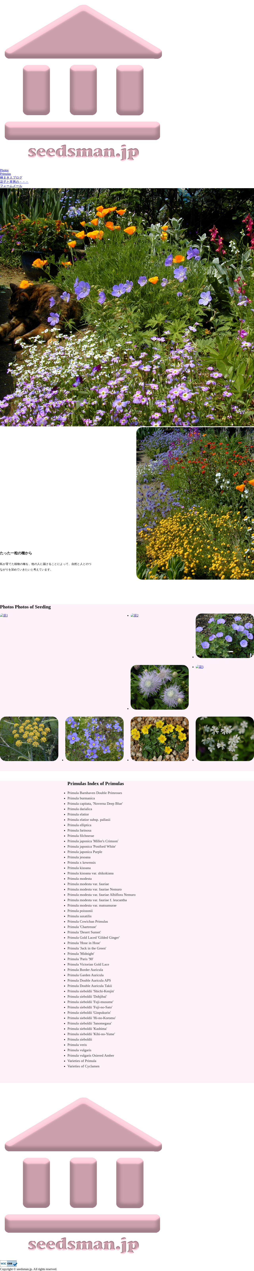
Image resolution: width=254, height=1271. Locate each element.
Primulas (5, 173)
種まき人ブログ (11, 177)
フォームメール (11, 186)
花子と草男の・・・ (14, 181)
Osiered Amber (90, 1055)
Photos (4, 170)
